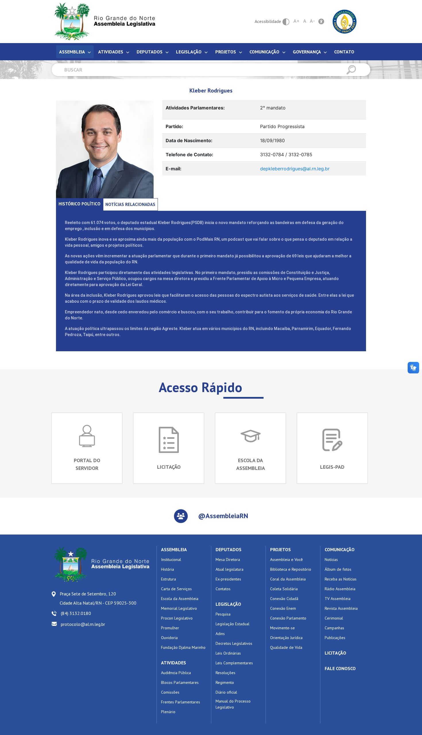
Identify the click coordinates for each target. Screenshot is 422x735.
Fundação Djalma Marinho (183, 647)
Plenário (168, 711)
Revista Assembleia (341, 608)
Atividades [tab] (111, 52)
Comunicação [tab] (264, 52)
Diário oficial (226, 692)
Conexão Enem (283, 608)
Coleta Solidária (284, 588)
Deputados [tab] (150, 52)
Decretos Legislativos (234, 643)
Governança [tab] (307, 52)
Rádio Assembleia (340, 588)
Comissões (170, 692)
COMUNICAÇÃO (340, 549)
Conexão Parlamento (288, 618)
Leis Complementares (234, 662)
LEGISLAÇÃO (228, 604)
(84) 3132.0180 (76, 613)
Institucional (171, 559)
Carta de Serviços (176, 588)
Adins (220, 633)
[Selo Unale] (344, 21)
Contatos (223, 588)
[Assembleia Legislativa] (102, 21)
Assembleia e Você (286, 559)
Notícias (331, 559)
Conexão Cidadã (284, 598)
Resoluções (225, 672)
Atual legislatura (229, 569)
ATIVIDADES (173, 662)
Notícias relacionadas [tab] (130, 204)
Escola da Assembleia (179, 598)
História (167, 569)
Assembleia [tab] (72, 52)
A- (312, 21)
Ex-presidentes (228, 579)
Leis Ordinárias (228, 653)
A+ (296, 21)
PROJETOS (280, 549)
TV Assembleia (338, 598)
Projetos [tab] (226, 52)
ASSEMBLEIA (174, 549)
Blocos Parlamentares (180, 682)
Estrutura (168, 579)
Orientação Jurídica (286, 637)
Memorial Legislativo (179, 608)
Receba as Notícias (341, 579)
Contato (344, 52)
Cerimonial (334, 618)
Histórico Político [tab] (79, 204)
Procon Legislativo (177, 618)
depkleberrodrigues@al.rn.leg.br (295, 168)
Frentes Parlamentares (180, 702)
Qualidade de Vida (286, 647)
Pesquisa (223, 614)
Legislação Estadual (232, 623)
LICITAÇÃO (335, 653)
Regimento (225, 682)
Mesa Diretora (228, 559)
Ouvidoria (169, 637)
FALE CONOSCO (340, 668)
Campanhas (334, 627)
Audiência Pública (176, 672)
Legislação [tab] (189, 52)
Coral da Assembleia (288, 579)
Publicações (335, 637)
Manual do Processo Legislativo (233, 704)
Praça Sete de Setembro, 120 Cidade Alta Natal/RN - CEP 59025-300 (98, 598)
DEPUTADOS (228, 549)
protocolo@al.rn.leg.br (83, 624)
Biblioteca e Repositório (290, 569)
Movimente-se (282, 627)
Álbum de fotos (338, 569)
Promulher (170, 627)
